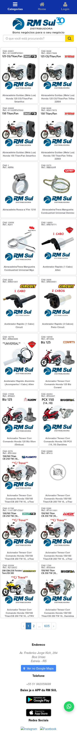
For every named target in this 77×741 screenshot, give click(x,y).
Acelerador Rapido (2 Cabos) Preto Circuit (57, 325)
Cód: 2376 (8, 451)
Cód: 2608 (46, 279)
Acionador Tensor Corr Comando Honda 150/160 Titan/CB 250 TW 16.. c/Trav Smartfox (19, 555)
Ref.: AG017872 (49, 110)
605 (47, 625)
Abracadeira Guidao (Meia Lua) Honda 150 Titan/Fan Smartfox (19, 154)
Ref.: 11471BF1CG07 (13, 510)
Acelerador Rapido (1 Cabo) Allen (58, 268)
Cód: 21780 (8, 508)
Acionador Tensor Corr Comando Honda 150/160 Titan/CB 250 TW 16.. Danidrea (57, 612)
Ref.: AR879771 (49, 224)
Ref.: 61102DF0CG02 (13, 110)
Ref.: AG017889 (49, 53)
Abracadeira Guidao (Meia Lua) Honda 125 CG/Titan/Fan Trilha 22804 (58, 98)
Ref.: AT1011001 (49, 510)
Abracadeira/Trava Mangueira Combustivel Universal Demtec (57, 211)
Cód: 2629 (8, 279)
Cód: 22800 (8, 108)
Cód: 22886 (47, 451)
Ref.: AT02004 (48, 567)
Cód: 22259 (8, 565)
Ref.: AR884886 (10, 338)
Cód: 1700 (46, 565)
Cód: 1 (6, 165)
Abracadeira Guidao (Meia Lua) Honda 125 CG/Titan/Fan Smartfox (19, 98)
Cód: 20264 (47, 394)
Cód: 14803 (47, 222)
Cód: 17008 (8, 394)
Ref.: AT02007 (48, 396)
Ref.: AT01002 (9, 453)
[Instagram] (29, 728)
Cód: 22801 (8, 51)
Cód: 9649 (46, 108)
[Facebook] (48, 728)
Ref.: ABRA (8, 167)
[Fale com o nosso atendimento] (69, 707)
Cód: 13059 (8, 222)
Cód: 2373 (46, 165)
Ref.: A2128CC (10, 567)
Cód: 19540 (47, 336)
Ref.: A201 (8, 224)
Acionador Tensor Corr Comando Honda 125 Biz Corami (57, 383)
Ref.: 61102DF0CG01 (13, 53)
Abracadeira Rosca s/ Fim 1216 (19, 209)
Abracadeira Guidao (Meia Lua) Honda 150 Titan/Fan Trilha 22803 (58, 155)
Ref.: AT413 (47, 453)
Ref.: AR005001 (49, 281)
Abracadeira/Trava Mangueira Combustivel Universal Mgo (19, 268)
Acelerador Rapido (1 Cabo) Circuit (19, 325)
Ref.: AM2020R (48, 167)
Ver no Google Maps (40, 668)
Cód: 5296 (46, 508)
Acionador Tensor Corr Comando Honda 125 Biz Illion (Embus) (19, 441)
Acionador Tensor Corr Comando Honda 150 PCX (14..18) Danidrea (58, 441)
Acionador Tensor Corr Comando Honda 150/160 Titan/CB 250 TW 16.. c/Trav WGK (57, 555)
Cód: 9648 (46, 51)
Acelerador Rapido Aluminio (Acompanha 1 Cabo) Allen (19, 382)
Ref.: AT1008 (47, 338)
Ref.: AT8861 (9, 396)
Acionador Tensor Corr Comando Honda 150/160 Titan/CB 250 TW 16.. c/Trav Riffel (57, 498)
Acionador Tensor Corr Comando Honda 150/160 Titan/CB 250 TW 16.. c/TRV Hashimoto (19, 612)
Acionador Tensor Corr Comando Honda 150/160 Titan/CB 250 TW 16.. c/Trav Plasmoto (19, 498)
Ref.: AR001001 (10, 281)
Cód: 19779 (8, 336)
